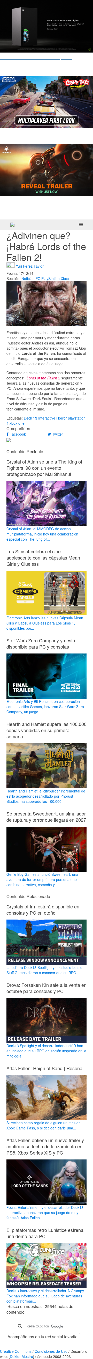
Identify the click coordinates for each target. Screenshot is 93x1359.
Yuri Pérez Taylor (30, 265)
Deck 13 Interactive (39, 418)
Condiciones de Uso (51, 1351)
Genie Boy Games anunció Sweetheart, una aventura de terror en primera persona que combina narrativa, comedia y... (42, 879)
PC (37, 278)
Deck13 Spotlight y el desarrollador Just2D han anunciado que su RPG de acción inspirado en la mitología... (46, 1051)
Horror (61, 418)
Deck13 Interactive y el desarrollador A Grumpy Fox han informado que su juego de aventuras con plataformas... (45, 1296)
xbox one (17, 423)
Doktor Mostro (21, 1356)
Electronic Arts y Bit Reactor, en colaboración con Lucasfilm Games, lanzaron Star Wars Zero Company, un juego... (45, 706)
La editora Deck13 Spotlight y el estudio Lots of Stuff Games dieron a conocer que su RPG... (44, 970)
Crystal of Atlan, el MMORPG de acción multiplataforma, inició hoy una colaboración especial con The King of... (42, 533)
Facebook (17, 434)
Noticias (27, 278)
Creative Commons (16, 1351)
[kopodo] (12, 224)
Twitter (57, 434)
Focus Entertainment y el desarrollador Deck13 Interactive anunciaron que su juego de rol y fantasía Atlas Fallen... (44, 1212)
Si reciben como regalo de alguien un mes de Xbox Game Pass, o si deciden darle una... (43, 1125)
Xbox (65, 278)
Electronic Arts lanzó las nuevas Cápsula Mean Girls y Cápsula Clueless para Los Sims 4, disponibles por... (44, 623)
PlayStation (50, 278)
